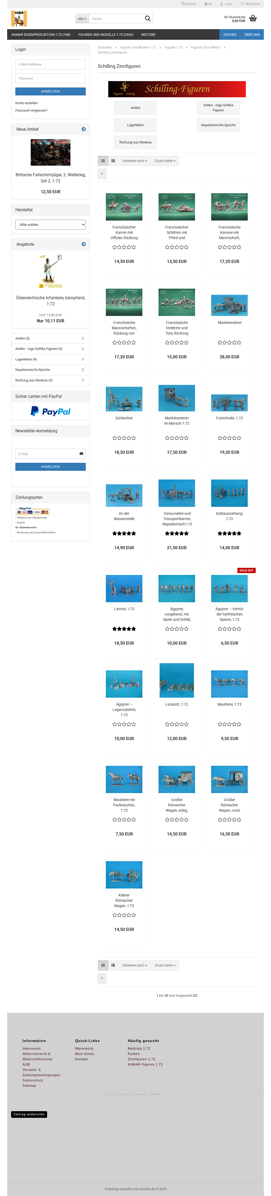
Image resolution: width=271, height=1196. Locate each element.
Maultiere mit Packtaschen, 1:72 (124, 805)
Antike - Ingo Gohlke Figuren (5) (38, 349)
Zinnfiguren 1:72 (142, 1059)
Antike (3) (22, 338)
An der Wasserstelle (124, 516)
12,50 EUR (50, 191)
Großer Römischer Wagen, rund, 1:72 (229, 805)
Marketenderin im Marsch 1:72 (176, 420)
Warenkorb (84, 1048)
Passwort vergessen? (31, 110)
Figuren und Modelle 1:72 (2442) (105, 35)
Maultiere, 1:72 (230, 704)
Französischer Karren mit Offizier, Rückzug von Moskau (124, 232)
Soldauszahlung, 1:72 (229, 516)
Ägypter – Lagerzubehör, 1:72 (124, 709)
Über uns (252, 35)
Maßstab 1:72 (139, 1048)
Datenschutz (32, 1080)
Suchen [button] (190, 4)
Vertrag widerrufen (29, 1114)
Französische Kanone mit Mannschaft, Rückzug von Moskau (230, 232)
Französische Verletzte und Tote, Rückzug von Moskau (176, 328)
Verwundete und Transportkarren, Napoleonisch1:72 (177, 518)
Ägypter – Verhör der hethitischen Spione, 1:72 (229, 614)
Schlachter (124, 418)
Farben (134, 1054)
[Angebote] (84, 244)
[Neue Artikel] (84, 129)
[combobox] (135, 161)
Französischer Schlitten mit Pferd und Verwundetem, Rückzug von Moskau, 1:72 (177, 232)
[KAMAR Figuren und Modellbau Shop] (39, 18)
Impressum (31, 1048)
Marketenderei (229, 322)
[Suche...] (148, 19)
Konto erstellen (26, 103)
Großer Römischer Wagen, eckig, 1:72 (177, 805)
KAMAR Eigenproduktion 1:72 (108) (41, 35)
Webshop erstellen (119, 1189)
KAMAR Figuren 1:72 (145, 1064)
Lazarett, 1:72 (176, 704)
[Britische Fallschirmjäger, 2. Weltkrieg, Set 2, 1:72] (50, 152)
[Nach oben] (256, 1188)
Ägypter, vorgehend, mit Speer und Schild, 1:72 (177, 614)
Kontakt (81, 1059)
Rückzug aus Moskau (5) (34, 380)
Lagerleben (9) (26, 359)
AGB (26, 1064)
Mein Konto (84, 1054)
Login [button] (228, 4)
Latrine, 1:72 (124, 609)
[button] (208, 4)
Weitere (148, 35)
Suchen (229, 35)
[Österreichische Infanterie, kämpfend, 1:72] (50, 271)
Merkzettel (252, 4)
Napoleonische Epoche (32, 370)
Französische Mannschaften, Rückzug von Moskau (124, 328)
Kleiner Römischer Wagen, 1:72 (124, 900)
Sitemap (29, 1086)
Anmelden (50, 91)
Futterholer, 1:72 (229, 418)
